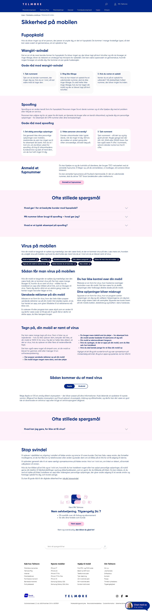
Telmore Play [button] (28, 571)
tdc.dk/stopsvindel (70, 478)
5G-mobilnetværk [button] (84, 581)
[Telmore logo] (31, 4)
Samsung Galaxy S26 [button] (58, 581)
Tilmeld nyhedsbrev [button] (110, 581)
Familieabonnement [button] (31, 579)
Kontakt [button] (106, 576)
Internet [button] (26, 573)
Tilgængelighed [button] (109, 584)
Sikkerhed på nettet (122, 603)
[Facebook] (122, 596)
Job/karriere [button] (108, 571)
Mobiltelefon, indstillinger (33, 15)
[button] (105, 546)
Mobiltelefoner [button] (29, 576)
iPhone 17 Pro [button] (55, 573)
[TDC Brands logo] (29, 597)
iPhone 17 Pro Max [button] (57, 576)
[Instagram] (117, 596)
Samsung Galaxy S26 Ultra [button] (60, 584)
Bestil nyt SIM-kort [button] (83, 571)
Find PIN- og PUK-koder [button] (85, 568)
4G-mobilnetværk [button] (84, 579)
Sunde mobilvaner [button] (84, 584)
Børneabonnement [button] (30, 581)
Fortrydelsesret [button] (29, 584)
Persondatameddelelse (94, 603)
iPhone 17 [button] (54, 568)
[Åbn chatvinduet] (137, 606)
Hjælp (23, 15)
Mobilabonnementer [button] (31, 568)
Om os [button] (106, 568)
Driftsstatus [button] (108, 573)
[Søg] (106, 4)
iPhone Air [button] (54, 571)
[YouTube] (127, 596)
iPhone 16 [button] (54, 579)
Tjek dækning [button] (82, 576)
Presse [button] (106, 579)
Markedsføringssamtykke (78, 603)
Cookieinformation (108, 603)
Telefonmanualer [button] (83, 573)
